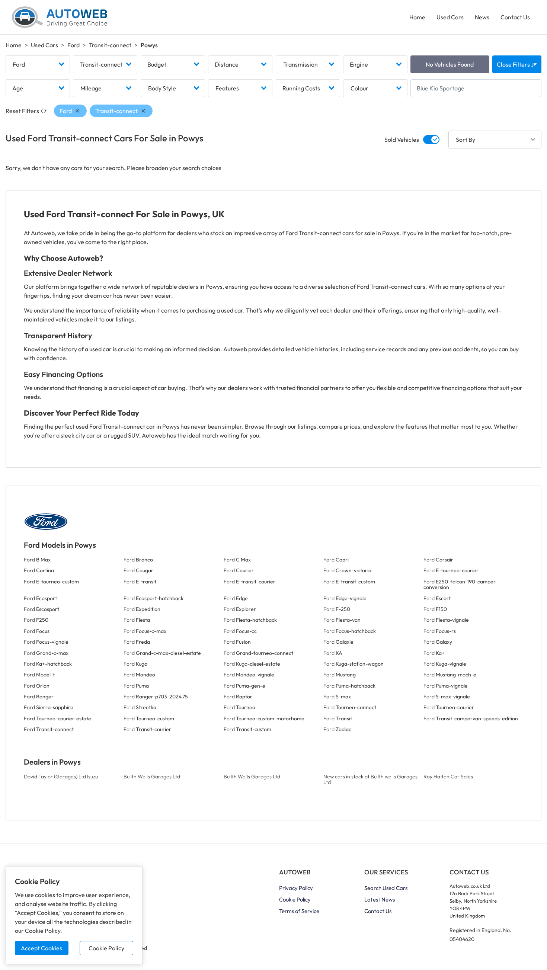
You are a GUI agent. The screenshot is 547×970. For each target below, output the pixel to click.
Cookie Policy (106, 948)
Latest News (379, 899)
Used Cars (450, 17)
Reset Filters (22, 111)
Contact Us (515, 17)
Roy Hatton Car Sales (448, 776)
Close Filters (514, 64)
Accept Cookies (41, 948)
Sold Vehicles (401, 139)
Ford (73, 45)
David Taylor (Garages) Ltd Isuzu (61, 776)
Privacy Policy (296, 887)
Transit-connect (110, 45)
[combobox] (38, 64)
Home (417, 17)
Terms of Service (299, 911)
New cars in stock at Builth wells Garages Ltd (370, 779)
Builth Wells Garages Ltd (152, 776)
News (482, 17)
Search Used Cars (385, 887)
